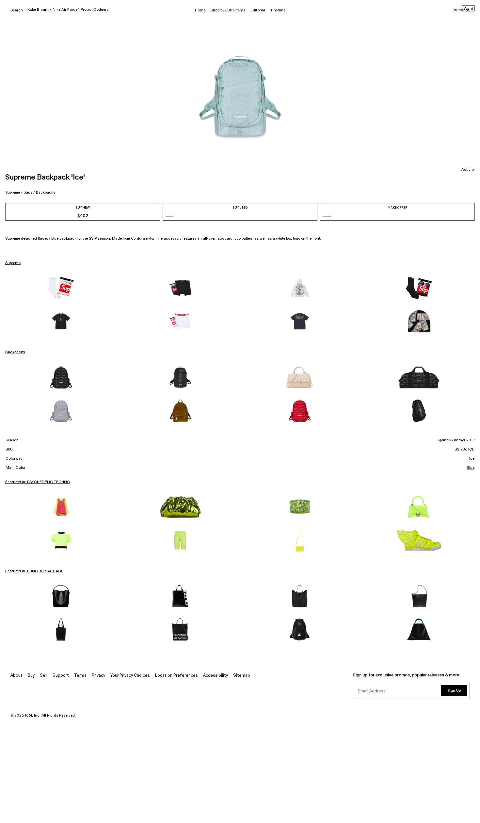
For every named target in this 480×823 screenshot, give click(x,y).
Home (200, 10)
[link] (61, 288)
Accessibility (215, 675)
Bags (28, 192)
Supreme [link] (13, 263)
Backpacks (45, 192)
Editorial (257, 10)
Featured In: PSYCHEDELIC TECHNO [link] (37, 482)
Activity (468, 170)
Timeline (277, 10)
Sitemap (241, 675)
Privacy (98, 675)
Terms (80, 675)
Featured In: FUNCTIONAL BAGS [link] (34, 571)
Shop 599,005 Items (228, 10)
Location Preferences (176, 675)
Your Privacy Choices (130, 675)
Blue (470, 468)
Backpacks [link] (15, 352)
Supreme (12, 192)
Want (468, 9)
